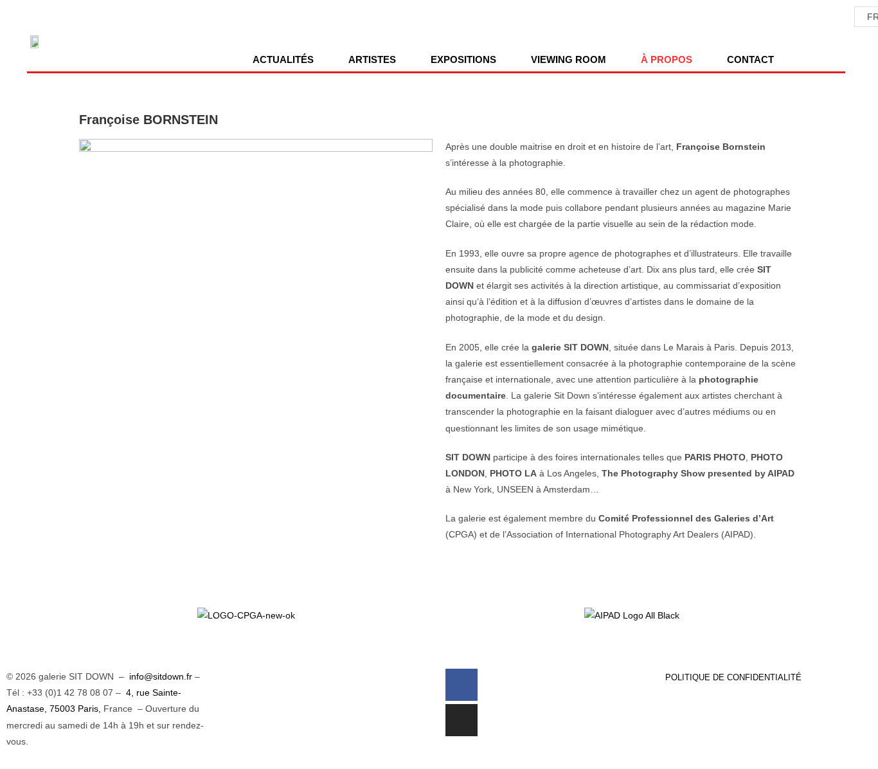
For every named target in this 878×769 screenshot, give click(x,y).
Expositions (463, 59)
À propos (666, 59)
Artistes (372, 59)
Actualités (283, 59)
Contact (750, 59)
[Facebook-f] (461, 685)
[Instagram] (461, 720)
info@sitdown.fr (160, 676)
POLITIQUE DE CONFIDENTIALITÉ (733, 677)
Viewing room (568, 59)
